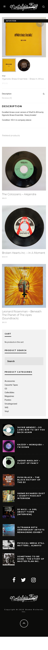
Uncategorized (11, 404)
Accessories (10, 381)
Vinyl (3, 76)
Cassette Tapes (11, 385)
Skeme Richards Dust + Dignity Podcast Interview (31, 495)
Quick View (24, 169)
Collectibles (9, 392)
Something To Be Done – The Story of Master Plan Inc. (30, 558)
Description (6, 94)
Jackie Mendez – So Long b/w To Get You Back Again (31, 429)
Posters (8, 400)
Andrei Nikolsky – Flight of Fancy (28, 461)
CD (6, 389)
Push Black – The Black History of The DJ (28, 479)
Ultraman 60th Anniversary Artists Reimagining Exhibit (31, 529)
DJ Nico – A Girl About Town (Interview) (27, 511)
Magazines (9, 396)
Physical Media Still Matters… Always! (31, 544)
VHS (6, 407)
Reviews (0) (7, 98)
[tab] (24, 93)
